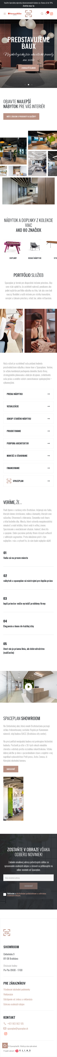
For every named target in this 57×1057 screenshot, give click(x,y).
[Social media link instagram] (51, 14)
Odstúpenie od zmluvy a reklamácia (17, 999)
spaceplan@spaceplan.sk (17, 1028)
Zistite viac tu (28, 5)
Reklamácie (8, 994)
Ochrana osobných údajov (13, 1004)
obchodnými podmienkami (26, 893)
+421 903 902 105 (15, 1023)
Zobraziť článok (28, 67)
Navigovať (11, 769)
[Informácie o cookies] (5, 1045)
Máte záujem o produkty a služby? (21, 116)
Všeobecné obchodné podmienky (16, 989)
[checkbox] (4, 894)
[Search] (42, 13)
